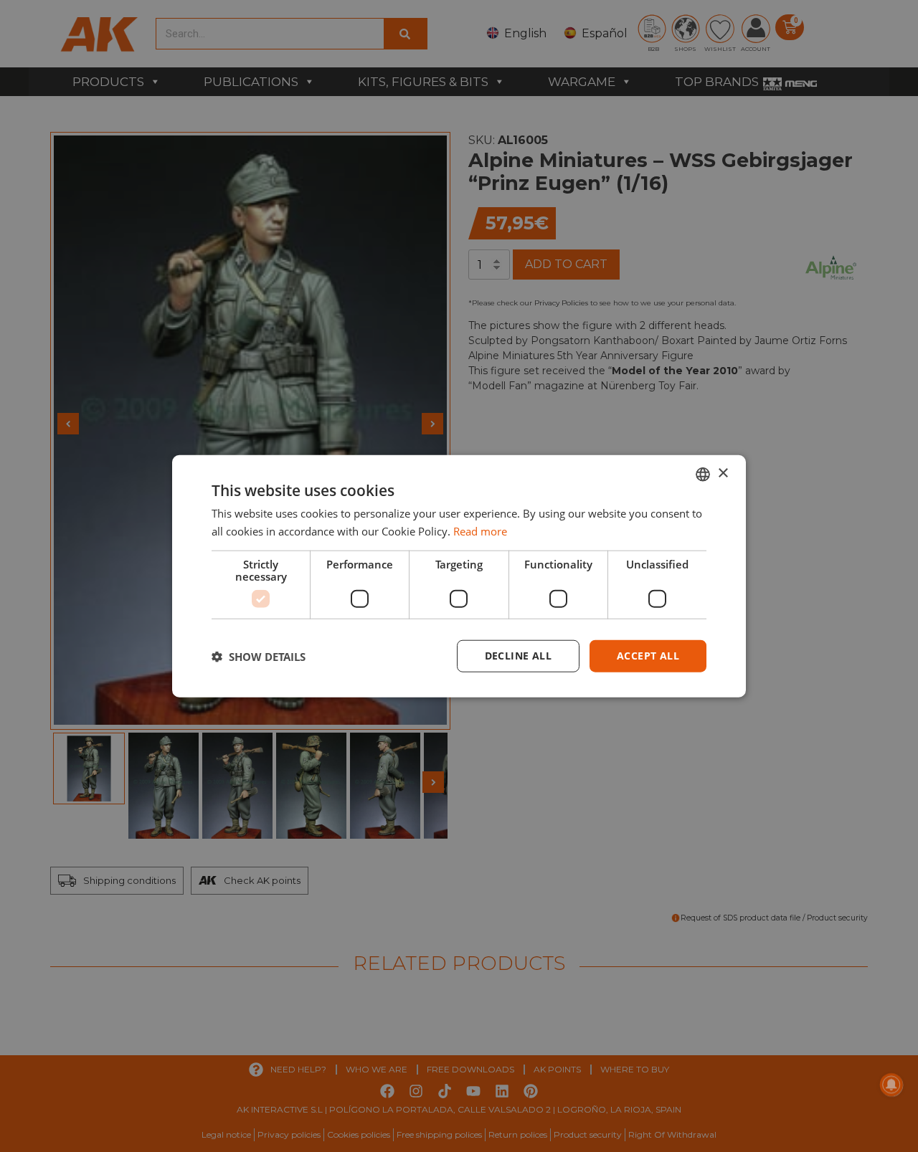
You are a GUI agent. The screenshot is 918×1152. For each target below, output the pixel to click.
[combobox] (703, 474)
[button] (259, 656)
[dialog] (459, 576)
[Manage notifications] (891, 1084)
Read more (480, 530)
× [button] (722, 473)
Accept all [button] (648, 655)
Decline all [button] (518, 655)
